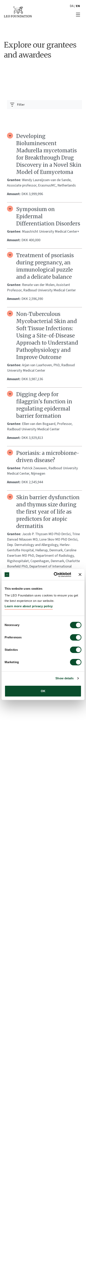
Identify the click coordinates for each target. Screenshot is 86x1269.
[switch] (75, 637)
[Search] (76, 114)
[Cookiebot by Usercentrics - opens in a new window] (54, 574)
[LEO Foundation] (18, 11)
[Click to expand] (10, 136)
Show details (64, 678)
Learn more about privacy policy (29, 606)
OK (43, 691)
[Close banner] (80, 574)
